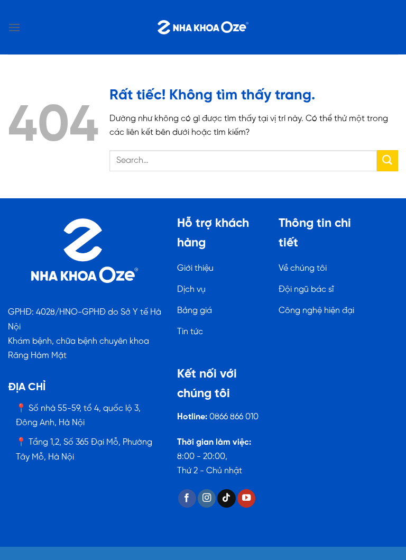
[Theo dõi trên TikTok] (226, 498)
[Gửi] (387, 160)
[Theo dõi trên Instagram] (207, 498)
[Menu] (14, 27)
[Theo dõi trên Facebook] (187, 498)
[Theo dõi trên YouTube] (246, 498)
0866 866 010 (234, 416)
